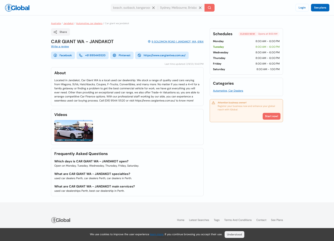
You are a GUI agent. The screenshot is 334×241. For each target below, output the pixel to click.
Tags (217, 220)
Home (180, 220)
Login (302, 7)
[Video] (73, 131)
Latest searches (199, 220)
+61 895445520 (95, 55)
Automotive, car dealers (89, 23)
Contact (261, 220)
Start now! (271, 116)
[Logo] (17, 8)
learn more (156, 234)
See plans (320, 7)
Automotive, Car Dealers (228, 90)
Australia (56, 23)
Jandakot (68, 23)
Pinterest (124, 55)
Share (63, 32)
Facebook (66, 55)
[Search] (209, 8)
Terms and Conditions (238, 220)
